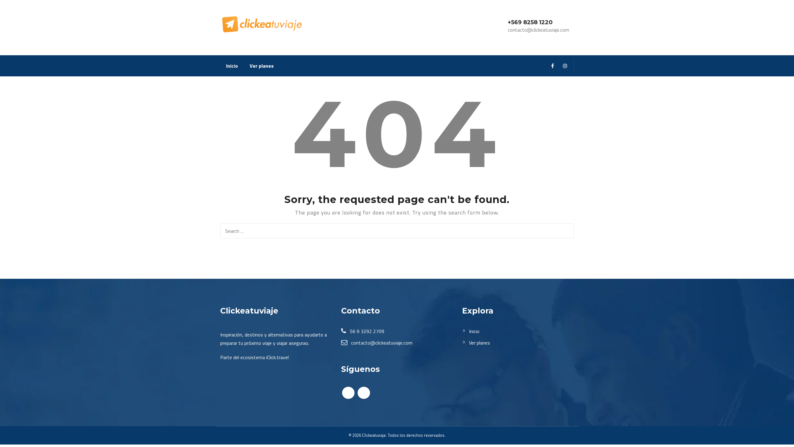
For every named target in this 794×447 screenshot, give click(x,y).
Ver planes (262, 66)
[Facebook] (552, 66)
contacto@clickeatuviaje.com (381, 342)
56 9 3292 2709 (366, 331)
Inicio (232, 66)
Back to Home (397, 260)
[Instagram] (565, 66)
